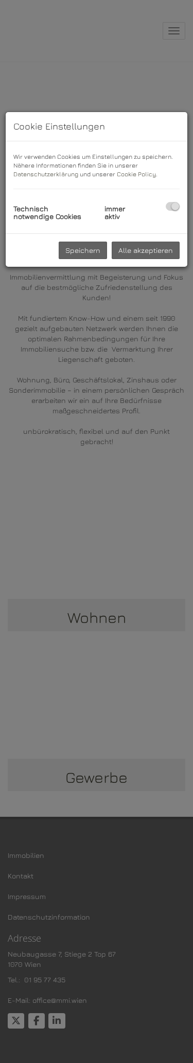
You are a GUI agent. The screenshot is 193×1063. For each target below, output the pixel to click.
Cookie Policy (136, 174)
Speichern (82, 250)
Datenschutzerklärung (45, 174)
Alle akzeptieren (145, 250)
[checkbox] (173, 206)
